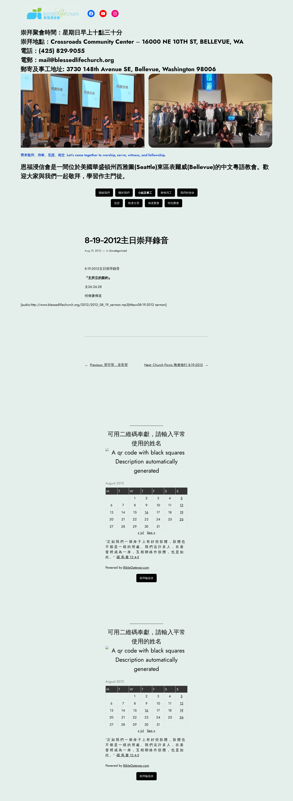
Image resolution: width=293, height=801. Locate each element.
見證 (117, 203)
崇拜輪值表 (146, 578)
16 (146, 512)
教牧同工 (166, 193)
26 (182, 519)
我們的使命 (187, 193)
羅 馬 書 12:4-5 (128, 557)
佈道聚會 (153, 203)
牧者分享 (133, 203)
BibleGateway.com (136, 567)
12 (181, 505)
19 (181, 512)
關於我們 (124, 193)
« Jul (141, 532)
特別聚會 (173, 203)
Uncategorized (118, 251)
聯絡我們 (104, 193)
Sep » (151, 532)
